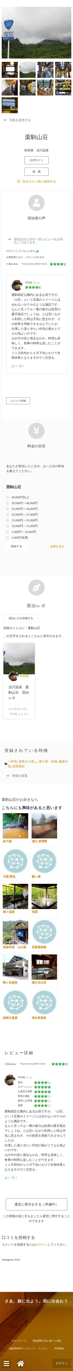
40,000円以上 (20, 497)
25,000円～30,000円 (25, 509)
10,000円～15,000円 (25, 526)
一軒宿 (12, 761)
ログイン (62, 1363)
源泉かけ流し (28, 761)
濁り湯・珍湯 (48, 761)
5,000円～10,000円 (24, 532)
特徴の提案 (20, 775)
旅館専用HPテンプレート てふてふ (28, 1348)
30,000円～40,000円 (25, 503)
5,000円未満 (20, 537)
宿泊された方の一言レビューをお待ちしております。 (38, 241)
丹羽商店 (59, 1348)
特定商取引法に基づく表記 (47, 1341)
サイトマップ (19, 1341)
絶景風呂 (19, 766)
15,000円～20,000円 (25, 520)
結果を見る (57, 546)
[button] (36, 120)
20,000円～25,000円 (25, 514)
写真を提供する (20, 120)
